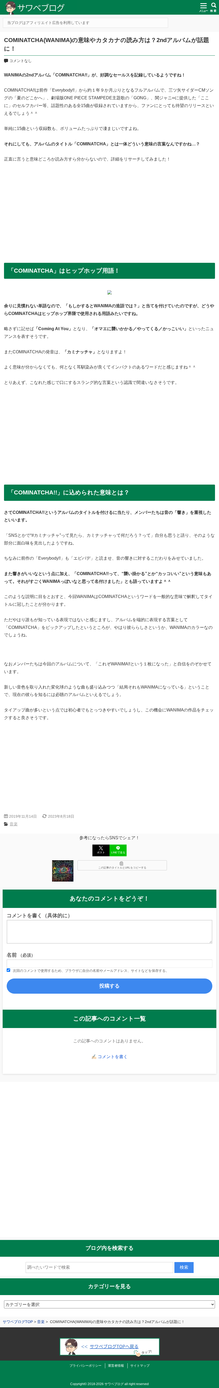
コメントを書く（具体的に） (40, 915)
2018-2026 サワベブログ (106, 1384)
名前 (21, 955)
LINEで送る (118, 852)
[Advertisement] (109, 210)
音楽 (14, 824)
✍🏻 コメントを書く (109, 1056)
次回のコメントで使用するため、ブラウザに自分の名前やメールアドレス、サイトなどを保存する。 (91, 971)
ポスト (101, 852)
